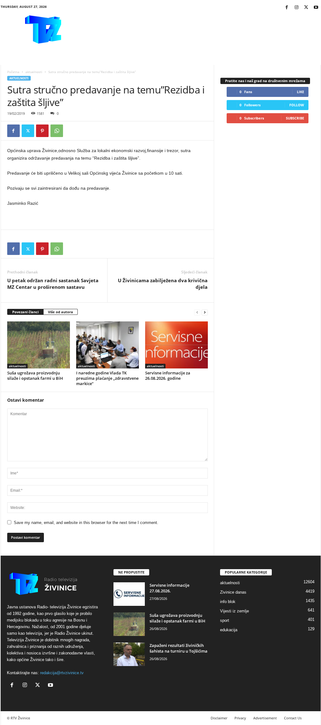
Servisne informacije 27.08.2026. (169, 588)
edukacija (228, 629)
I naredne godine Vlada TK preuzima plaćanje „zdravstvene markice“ (107, 378)
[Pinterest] (42, 130)
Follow (296, 105)
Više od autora (60, 312)
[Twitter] (306, 7)
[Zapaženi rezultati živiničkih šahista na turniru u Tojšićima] (129, 654)
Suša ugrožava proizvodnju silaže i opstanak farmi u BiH (35, 375)
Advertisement (265, 718)
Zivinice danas (233, 592)
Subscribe (295, 118)
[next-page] (205, 312)
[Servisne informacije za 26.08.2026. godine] (176, 344)
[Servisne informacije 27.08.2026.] (129, 594)
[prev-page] (197, 312)
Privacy (240, 718)
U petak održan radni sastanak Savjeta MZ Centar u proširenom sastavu (52, 283)
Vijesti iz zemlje (234, 611)
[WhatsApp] (56, 130)
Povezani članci (25, 312)
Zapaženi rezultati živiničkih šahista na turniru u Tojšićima (179, 648)
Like (300, 91)
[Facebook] (287, 7)
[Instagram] (296, 7)
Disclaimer (219, 718)
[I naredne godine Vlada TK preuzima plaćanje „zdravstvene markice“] (107, 344)
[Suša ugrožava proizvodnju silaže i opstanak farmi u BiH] (38, 344)
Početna (13, 72)
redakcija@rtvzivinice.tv (62, 672)
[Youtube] (316, 7)
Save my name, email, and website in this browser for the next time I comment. (86, 522)
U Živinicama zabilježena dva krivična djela (163, 283)
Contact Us (293, 718)
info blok (227, 601)
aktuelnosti (33, 72)
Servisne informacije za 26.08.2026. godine (167, 375)
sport (224, 620)
